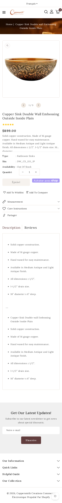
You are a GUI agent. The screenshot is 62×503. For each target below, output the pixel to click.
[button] (4, 13)
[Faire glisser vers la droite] (38, 105)
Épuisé (16, 182)
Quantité (7, 172)
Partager (12, 215)
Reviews (30, 228)
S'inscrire (31, 440)
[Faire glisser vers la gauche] (23, 105)
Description (11, 228)
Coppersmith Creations (29, 493)
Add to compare (38, 192)
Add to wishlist (15, 192)
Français (31, 3)
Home (9, 24)
